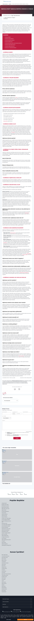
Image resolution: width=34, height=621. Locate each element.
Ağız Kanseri (3, 565)
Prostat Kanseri (4, 591)
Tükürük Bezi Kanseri (5, 575)
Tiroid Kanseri (4, 561)
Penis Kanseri (4, 590)
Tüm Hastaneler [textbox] (7, 400)
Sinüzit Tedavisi (4, 538)
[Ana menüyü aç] (1, 1)
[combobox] (10, 400)
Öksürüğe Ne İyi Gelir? (5, 531)
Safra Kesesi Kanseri (5, 557)
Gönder (17, 438)
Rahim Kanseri (4, 558)
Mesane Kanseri (4, 583)
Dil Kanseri (3, 569)
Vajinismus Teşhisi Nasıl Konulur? (10, 44)
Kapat (5, 617)
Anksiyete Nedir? (4, 503)
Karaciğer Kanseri (4, 576)
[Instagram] (13, 494)
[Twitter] (17, 494)
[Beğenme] (19, 389)
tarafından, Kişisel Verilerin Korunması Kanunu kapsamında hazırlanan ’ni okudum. (18, 433)
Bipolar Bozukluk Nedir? (5, 507)
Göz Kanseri (3, 572)
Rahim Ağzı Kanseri (5, 554)
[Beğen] (15, 389)
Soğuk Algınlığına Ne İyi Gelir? (6, 539)
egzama (23, 254)
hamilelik (13, 132)
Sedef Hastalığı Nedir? (5, 535)
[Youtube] (21, 494)
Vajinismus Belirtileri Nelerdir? (10, 40)
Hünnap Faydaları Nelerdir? (6, 519)
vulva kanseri (28, 253)
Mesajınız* (3, 420)
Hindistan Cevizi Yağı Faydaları (6, 518)
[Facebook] (9, 494)
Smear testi (5, 121)
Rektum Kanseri (4, 560)
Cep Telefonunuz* (15, 413)
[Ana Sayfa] (7, 1)
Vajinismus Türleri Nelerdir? (9, 38)
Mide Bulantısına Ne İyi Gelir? (6, 528)
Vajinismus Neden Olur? (9, 41)
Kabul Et (25, 619)
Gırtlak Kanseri (4, 571)
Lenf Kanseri (3, 579)
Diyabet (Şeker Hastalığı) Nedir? (6, 545)
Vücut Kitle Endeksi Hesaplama (6, 524)
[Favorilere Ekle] (4, 393)
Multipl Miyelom (4, 587)
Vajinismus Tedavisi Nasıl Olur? (10, 46)
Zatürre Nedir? (4, 542)
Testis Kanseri (4, 564)
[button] (31, 1)
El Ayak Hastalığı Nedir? (5, 511)
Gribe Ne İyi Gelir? (4, 515)
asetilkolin (5, 242)
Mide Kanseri (4, 586)
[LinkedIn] (25, 494)
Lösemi (3, 580)
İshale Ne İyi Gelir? (4, 523)
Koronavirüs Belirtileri (5, 527)
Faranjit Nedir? (4, 512)
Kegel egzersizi (13, 232)
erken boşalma (21, 355)
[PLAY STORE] (15, 612)
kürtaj (16, 97)
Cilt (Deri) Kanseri (4, 568)
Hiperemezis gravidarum (24, 272)
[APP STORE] (7, 612)
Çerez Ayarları (8, 619)
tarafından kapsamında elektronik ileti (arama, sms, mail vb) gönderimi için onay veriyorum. (17, 435)
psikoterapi (27, 212)
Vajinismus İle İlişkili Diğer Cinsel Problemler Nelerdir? (13, 43)
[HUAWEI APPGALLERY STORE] (26, 612)
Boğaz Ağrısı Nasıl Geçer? (5, 508)
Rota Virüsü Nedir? (4, 534)
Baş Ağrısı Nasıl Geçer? (5, 504)
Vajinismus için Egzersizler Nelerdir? (10, 47)
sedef (26, 254)
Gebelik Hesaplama (5, 543)
